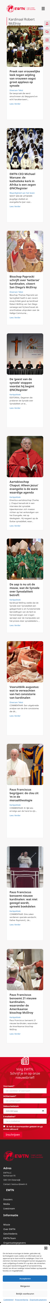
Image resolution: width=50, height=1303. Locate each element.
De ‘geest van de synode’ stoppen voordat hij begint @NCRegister (22, 384)
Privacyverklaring (21, 1299)
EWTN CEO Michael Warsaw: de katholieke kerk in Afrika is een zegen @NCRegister (23, 181)
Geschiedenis (10, 1233)
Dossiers (7, 1199)
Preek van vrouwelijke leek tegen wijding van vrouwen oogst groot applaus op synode (25, 78)
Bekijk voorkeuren (25, 1293)
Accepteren (25, 1278)
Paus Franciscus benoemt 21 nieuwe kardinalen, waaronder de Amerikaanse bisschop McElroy (23, 1003)
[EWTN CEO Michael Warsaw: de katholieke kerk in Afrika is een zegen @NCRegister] (25, 148)
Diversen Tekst (16, 90)
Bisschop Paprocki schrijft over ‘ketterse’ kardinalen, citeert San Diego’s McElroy (24, 282)
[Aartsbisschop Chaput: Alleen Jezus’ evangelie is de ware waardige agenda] (25, 456)
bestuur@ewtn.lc (19, 1184)
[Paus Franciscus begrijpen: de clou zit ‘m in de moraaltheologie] (25, 764)
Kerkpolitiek (15, 394)
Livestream (9, 1208)
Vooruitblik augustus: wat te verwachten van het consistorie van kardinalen (24, 692)
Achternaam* (9, 1096)
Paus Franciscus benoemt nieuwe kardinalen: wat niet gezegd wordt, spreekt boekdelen (23, 899)
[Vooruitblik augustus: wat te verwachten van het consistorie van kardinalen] (25, 661)
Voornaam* (8, 1086)
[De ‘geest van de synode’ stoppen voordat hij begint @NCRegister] (25, 354)
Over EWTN (9, 1229)
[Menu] (43, 8)
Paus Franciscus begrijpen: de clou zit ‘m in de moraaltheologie (24, 795)
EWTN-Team (9, 1238)
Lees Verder (15, 103)
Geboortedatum (11, 1106)
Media (6, 1203)
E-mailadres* (9, 1116)
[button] (45, 1248)
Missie (6, 1224)
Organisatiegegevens (14, 1242)
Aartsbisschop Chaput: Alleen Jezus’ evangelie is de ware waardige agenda (24, 487)
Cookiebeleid (8, 1299)
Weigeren (25, 1286)
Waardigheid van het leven (22, 193)
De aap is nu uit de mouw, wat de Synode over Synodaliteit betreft (24, 589)
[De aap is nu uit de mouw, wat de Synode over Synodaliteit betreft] (25, 559)
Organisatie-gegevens (38, 1299)
